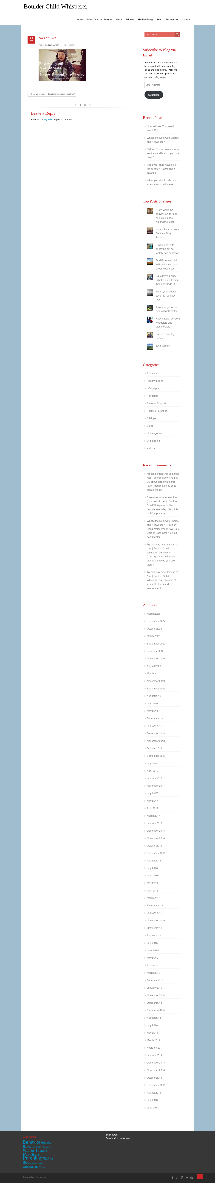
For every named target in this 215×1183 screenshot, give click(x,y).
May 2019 (152, 711)
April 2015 (152, 965)
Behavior (130, 19)
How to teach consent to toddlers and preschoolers (168, 322)
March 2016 (153, 898)
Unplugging (153, 440)
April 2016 (152, 890)
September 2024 (156, 621)
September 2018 (156, 756)
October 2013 (154, 1077)
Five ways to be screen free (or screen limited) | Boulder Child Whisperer (162, 501)
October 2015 (154, 928)
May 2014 (152, 1032)
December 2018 (156, 733)
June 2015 (153, 950)
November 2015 (156, 920)
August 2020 (154, 666)
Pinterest (90, 105)
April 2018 (152, 770)
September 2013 (156, 1085)
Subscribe (154, 95)
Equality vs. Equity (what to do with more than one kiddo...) (167, 280)
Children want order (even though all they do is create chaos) (161, 486)
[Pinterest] (182, 1177)
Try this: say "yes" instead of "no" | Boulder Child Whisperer (162, 548)
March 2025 (153, 613)
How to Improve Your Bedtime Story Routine (167, 233)
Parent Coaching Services (99, 19)
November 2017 (156, 785)
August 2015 (154, 935)
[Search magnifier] (177, 34)
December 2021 (156, 651)
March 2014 (153, 1040)
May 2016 (152, 883)
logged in (48, 119)
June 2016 (153, 875)
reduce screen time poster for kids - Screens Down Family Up (163, 477)
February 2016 (155, 905)
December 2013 (156, 1062)
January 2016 (154, 913)
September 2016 (156, 853)
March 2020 (153, 673)
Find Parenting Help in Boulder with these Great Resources (167, 264)
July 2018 (152, 763)
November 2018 (156, 741)
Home (80, 19)
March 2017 (153, 815)
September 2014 (156, 1010)
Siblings (151, 418)
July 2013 (152, 1100)
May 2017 (152, 801)
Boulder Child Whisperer (55, 6)
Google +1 (85, 105)
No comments (69, 44)
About (119, 19)
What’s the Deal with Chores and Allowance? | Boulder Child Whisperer (163, 525)
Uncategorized (155, 433)
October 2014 (154, 1003)
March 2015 (153, 973)
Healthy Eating (145, 19)
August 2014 (154, 1017)
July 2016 (152, 868)
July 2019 (152, 703)
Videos (151, 448)
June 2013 (153, 1107)
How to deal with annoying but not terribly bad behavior (167, 249)
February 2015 (155, 980)
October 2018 (154, 748)
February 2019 (155, 718)
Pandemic (152, 395)
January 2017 (154, 823)
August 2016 (154, 860)
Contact (186, 19)
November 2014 (156, 995)
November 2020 (156, 658)
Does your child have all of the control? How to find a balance (161, 169)
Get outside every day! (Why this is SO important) (162, 509)
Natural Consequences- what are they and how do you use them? (163, 153)
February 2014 (155, 1047)
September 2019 (156, 688)
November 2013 (156, 1070)
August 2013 (154, 1092)
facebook (76, 105)
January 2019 (154, 726)
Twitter (80, 105)
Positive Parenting (157, 411)
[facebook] (172, 1177)
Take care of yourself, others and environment (161, 584)
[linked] (186, 1177)
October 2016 (154, 845)
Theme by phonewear (35, 1177)
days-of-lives (47, 38)
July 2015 (152, 943)
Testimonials (172, 19)
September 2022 (156, 643)
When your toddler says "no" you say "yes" (166, 295)
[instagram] (191, 1177)
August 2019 (154, 696)
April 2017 (152, 808)
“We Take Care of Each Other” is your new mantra (163, 533)
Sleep (159, 19)
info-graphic (153, 388)
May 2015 (152, 958)
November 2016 (156, 838)
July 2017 (152, 793)
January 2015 (154, 987)
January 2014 (154, 1055)
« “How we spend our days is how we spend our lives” (52, 93)
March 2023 (153, 636)
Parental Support (156, 403)
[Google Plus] (177, 1177)
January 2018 (154, 778)
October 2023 (154, 628)
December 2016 (156, 830)
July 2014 (152, 1025)
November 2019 (156, 681)
